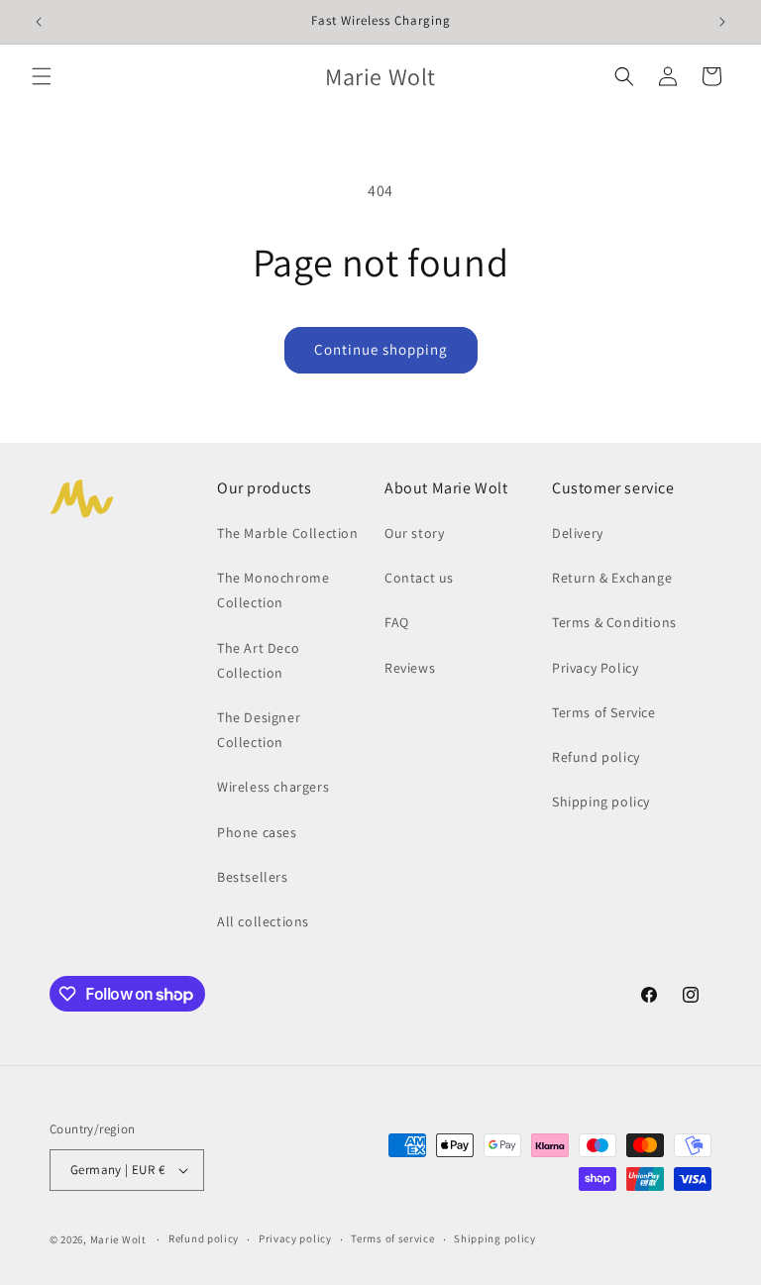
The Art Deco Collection (258, 660)
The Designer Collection (258, 729)
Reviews (409, 668)
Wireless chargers (273, 787)
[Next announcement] (722, 22)
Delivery (577, 533)
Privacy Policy (595, 668)
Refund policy (596, 757)
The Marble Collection (288, 533)
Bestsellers (252, 877)
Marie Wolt (118, 1239)
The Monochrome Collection (273, 590)
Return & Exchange (612, 578)
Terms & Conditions (614, 622)
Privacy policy (295, 1238)
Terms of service (392, 1238)
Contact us (419, 578)
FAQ (396, 622)
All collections (263, 921)
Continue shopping (381, 349)
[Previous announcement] (38, 22)
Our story (414, 533)
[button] (41, 76)
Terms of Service (604, 712)
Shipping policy (601, 801)
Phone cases (257, 832)
